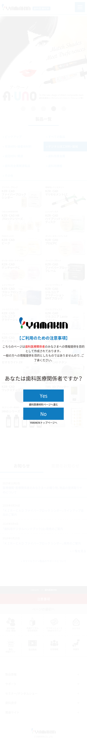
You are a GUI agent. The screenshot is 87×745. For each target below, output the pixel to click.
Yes (43, 395)
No (43, 413)
